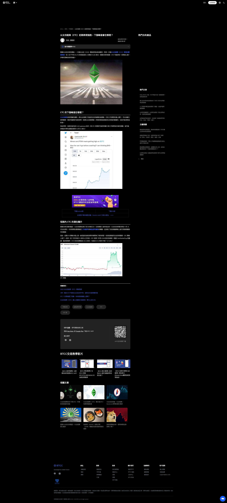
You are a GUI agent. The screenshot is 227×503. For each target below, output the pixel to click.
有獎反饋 (162, 472)
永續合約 (83, 469)
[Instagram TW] (70, 339)
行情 (98, 477)
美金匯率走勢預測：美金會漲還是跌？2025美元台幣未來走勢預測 (152, 130)
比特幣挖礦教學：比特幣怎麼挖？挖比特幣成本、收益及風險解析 (152, 113)
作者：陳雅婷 (70, 40)
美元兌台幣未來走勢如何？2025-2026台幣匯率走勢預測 (152, 101)
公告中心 (130, 474)
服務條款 (146, 472)
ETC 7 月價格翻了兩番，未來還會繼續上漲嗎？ (75, 296)
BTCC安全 (131, 477)
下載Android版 (78, 211)
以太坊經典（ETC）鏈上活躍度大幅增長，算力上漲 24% (78, 300)
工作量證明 (85, 229)
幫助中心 (114, 472)
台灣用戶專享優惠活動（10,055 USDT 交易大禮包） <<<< (95, 215)
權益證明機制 (94, 229)
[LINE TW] (65, 339)
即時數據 (99, 474)
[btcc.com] (6, 3)
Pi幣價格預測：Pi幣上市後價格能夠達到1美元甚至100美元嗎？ (152, 142)
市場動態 (71, 29)
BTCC (61, 29)
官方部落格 (115, 469)
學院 (113, 477)
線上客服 (162, 469)
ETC (101, 307)
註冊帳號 (212, 2)
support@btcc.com (165, 474)
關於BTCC (131, 469)
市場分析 (65, 307)
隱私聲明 (146, 469)
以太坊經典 (63, 117)
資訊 (66, 29)
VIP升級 (99, 472)
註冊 (68, 327)
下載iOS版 (112, 211)
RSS (142, 159)
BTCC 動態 (131, 472)
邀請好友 (99, 469)
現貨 (82, 472)
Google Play (79, 331)
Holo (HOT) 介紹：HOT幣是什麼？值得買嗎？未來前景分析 (152, 95)
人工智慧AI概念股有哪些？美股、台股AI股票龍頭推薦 (152, 107)
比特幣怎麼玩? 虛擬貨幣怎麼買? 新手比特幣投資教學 (152, 154)
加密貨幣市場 (77, 307)
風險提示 (146, 474)
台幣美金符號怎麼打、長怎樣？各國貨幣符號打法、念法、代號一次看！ (152, 119)
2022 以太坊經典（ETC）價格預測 (71, 289)
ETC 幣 (65, 312)
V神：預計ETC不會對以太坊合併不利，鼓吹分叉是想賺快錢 (79, 293)
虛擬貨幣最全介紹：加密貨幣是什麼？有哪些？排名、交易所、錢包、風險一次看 (151, 136)
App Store (70, 331)
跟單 (82, 474)
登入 (204, 2)
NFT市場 (114, 480)
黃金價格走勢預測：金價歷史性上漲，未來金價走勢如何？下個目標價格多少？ (152, 148)
